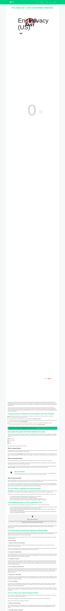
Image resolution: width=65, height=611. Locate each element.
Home (37, 2)
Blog (47, 2)
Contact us (54, 2)
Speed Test (41, 2)
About (50, 2)
